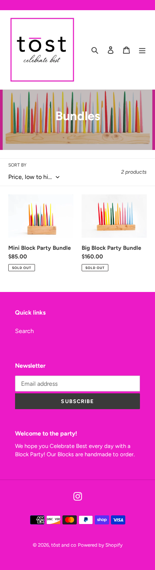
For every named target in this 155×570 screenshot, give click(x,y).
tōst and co (63, 545)
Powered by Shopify (100, 545)
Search (24, 331)
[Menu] (142, 49)
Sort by (17, 165)
